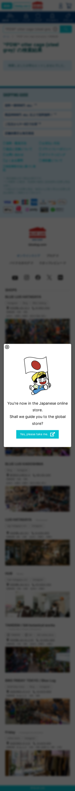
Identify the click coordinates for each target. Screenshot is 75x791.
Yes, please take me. (34, 434)
